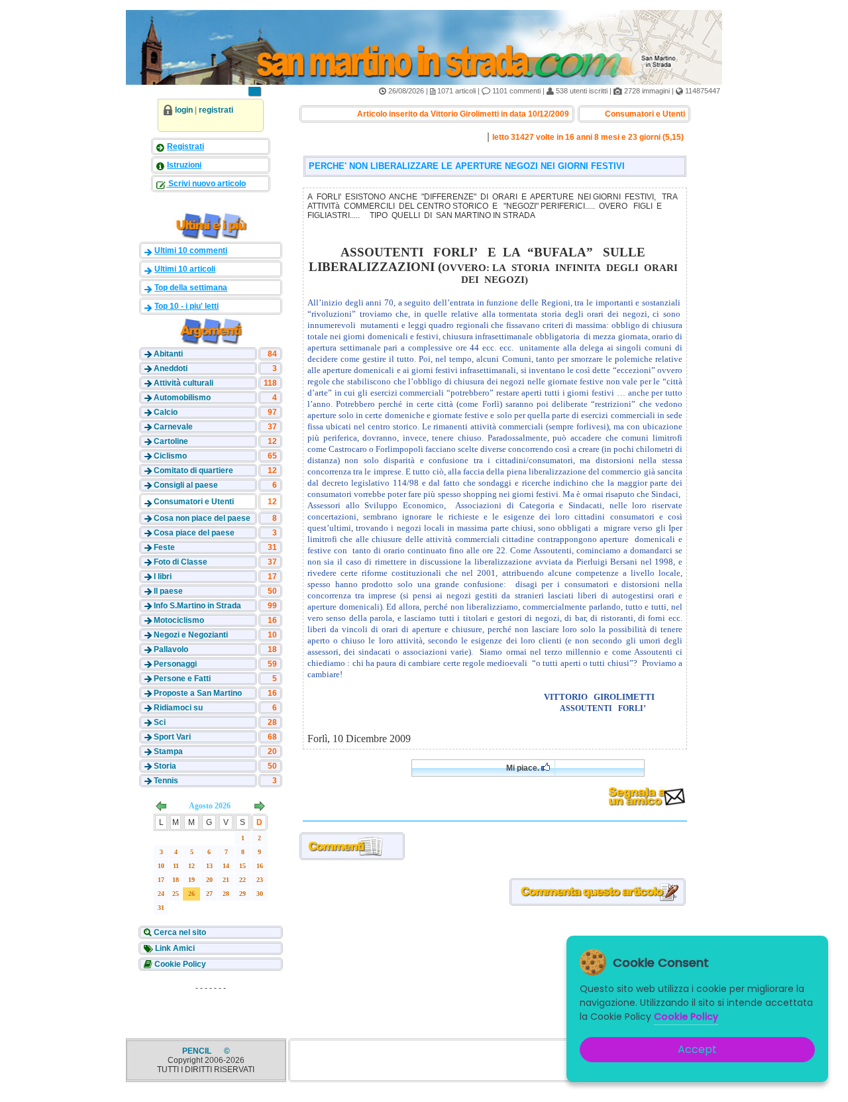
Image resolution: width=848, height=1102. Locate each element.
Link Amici (174, 948)
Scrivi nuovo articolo (206, 183)
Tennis (166, 780)
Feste (164, 547)
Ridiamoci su (178, 707)
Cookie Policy (179, 964)
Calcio (166, 412)
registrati (216, 110)
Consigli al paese (186, 485)
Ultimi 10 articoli (184, 269)
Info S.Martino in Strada (197, 605)
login (184, 110)
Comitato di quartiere (193, 470)
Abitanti (168, 353)
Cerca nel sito (179, 932)
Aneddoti (170, 368)
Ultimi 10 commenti (190, 250)
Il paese (168, 591)
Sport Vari (172, 737)
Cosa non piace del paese (202, 518)
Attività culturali (183, 383)
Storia (165, 766)
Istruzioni (184, 165)
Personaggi (175, 664)
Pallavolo (171, 649)
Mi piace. (523, 768)
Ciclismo (170, 456)
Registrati (185, 146)
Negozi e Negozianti (191, 634)
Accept (697, 1049)
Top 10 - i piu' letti (186, 306)
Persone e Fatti (182, 678)
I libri (163, 576)
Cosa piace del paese (194, 532)
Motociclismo (179, 620)
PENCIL (197, 1051)
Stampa (168, 751)
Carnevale (173, 426)
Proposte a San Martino (198, 693)
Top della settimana (190, 287)
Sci (160, 722)
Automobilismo (182, 397)
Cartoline (171, 441)
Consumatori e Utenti (194, 501)
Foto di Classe (180, 562)
